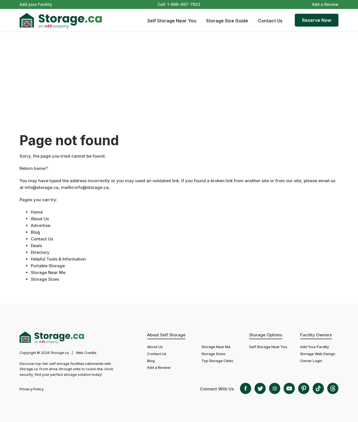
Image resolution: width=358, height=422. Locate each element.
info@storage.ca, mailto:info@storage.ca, (67, 187)
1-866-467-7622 (183, 4)
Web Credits (86, 353)
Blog (35, 232)
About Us (40, 218)
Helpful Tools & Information (58, 259)
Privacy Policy (32, 389)
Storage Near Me (48, 272)
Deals (36, 245)
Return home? (34, 168)
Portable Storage (48, 265)
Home (37, 212)
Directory (40, 252)
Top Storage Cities (217, 360)
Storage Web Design (317, 353)
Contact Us (270, 21)
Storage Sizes (45, 279)
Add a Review (325, 4)
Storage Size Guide (227, 21)
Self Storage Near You (171, 21)
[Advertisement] (179, 73)
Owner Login (311, 360)
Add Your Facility (314, 346)
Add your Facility (36, 4)
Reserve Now (316, 20)
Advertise (40, 225)
